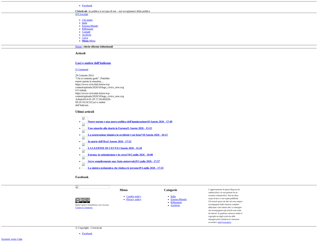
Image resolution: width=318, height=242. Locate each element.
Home (78, 46)
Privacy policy (133, 199)
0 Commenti (81, 69)
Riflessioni (176, 202)
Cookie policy (133, 196)
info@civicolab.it (224, 222)
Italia (173, 196)
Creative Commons (84, 207)
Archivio (175, 205)
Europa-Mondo (179, 199)
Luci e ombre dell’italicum (93, 63)
